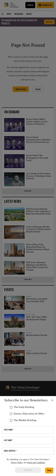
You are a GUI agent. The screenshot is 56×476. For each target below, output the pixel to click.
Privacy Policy (17, 462)
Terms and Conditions (36, 462)
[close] (52, 400)
